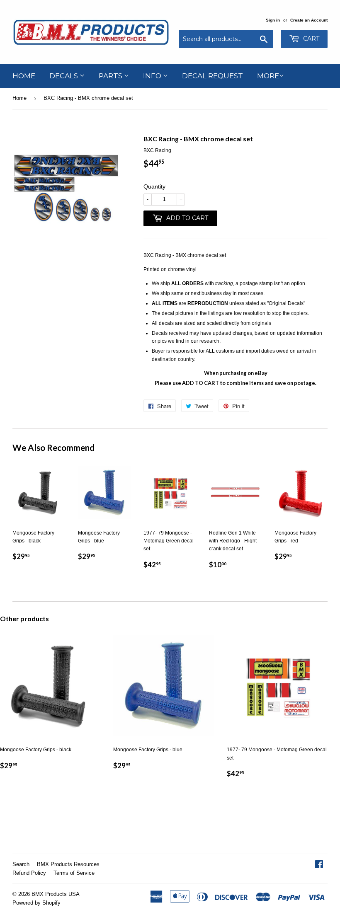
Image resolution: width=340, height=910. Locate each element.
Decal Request (212, 76)
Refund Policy (29, 873)
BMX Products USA (56, 894)
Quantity (154, 186)
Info (153, 76)
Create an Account (309, 20)
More (268, 76)
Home (23, 76)
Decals (64, 76)
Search (20, 864)
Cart (310, 38)
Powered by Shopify (36, 903)
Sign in (273, 20)
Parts (111, 76)
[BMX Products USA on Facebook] (319, 866)
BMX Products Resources (68, 864)
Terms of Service (74, 873)
